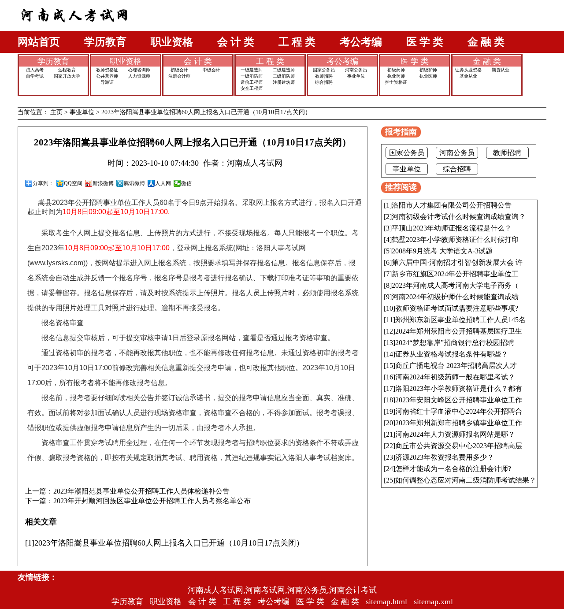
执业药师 (396, 76)
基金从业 (468, 76)
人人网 (163, 183)
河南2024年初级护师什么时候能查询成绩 (455, 297)
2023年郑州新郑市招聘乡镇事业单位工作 (458, 423)
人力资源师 (139, 76)
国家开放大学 (67, 76)
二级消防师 (284, 76)
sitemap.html (386, 601)
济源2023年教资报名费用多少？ (444, 457)
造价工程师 (252, 82)
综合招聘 (324, 82)
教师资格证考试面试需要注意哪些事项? (456, 308)
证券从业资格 (468, 69)
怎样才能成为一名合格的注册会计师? (453, 468)
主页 (56, 112)
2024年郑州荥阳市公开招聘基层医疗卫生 (458, 331)
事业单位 (356, 76)
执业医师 (428, 76)
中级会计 (211, 69)
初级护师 (428, 69)
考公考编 (361, 42)
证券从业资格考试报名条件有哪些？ (451, 354)
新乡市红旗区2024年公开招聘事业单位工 (455, 274)
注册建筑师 (284, 82)
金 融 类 (486, 42)
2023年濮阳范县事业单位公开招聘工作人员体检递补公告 (141, 491)
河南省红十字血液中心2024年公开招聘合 (458, 411)
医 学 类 (424, 42)
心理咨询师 (139, 69)
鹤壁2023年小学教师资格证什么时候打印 (455, 239)
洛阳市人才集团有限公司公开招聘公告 (452, 205)
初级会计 (179, 69)
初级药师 (396, 69)
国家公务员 (324, 69)
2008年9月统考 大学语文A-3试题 (442, 251)
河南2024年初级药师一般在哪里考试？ (455, 377)
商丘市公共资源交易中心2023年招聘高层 (458, 445)
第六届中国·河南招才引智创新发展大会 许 (457, 262)
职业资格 (172, 42)
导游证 (107, 82)
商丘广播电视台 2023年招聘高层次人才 (456, 365)
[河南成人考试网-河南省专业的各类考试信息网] (74, 28)
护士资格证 (396, 82)
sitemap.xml (433, 601)
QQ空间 (73, 183)
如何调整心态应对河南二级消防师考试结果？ (465, 480)
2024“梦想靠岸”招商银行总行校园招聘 (454, 342)
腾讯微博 (134, 183)
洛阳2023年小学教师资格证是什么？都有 (458, 388)
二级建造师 (284, 69)
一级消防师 (252, 76)
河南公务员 (356, 69)
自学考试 (35, 76)
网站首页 (39, 42)
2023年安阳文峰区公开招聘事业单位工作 (458, 400)
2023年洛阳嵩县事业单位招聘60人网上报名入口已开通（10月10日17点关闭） (206, 112)
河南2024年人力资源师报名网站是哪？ (455, 434)
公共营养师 (107, 76)
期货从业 (500, 69)
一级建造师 (252, 69)
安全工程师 (252, 88)
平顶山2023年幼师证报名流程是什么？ (452, 228)
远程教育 (67, 69)
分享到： (43, 183)
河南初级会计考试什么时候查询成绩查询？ (459, 216)
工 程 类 (296, 42)
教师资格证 (107, 69)
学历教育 (105, 42)
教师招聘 (324, 76)
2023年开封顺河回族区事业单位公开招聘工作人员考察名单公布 (152, 501)
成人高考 (35, 69)
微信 (186, 183)
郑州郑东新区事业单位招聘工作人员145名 (460, 319)
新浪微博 (103, 183)
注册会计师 (179, 76)
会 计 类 (235, 42)
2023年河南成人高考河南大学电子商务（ (455, 285)
